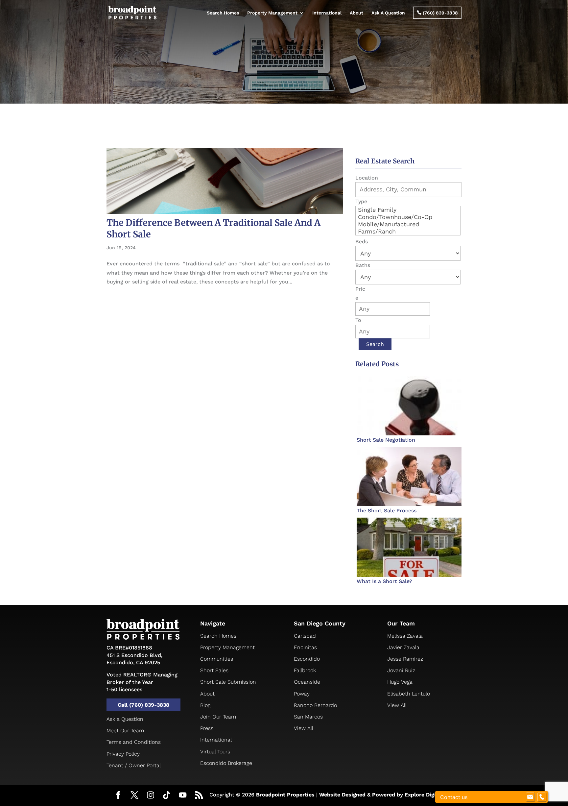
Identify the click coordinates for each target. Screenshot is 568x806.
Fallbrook (305, 670)
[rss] (199, 795)
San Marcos (308, 717)
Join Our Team (218, 717)
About (356, 12)
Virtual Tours (215, 751)
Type (361, 201)
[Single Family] (408, 209)
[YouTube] (183, 795)
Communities (216, 659)
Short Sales (214, 670)
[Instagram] (150, 795)
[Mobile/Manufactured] (408, 224)
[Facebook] (118, 795)
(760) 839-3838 (437, 12)
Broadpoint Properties (285, 795)
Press (206, 728)
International (327, 12)
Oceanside (307, 682)
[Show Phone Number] (541, 797)
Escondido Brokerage (226, 763)
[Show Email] (530, 797)
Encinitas (305, 647)
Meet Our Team (125, 730)
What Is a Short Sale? (384, 581)
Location (366, 178)
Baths (362, 265)
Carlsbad (305, 636)
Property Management (272, 12)
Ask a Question (124, 719)
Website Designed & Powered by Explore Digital (381, 795)
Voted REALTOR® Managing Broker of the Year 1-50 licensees (142, 682)
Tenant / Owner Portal (133, 765)
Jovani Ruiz (401, 670)
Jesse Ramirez (405, 659)
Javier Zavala (403, 647)
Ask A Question (388, 12)
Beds (361, 241)
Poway (302, 694)
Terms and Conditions (133, 742)
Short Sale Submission (228, 682)
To (358, 320)
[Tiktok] (167, 795)
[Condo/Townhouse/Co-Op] (408, 217)
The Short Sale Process (386, 510)
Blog (205, 705)
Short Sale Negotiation (386, 440)
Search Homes (223, 12)
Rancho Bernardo (315, 705)
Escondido (307, 659)
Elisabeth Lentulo (408, 694)
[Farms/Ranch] (408, 231)
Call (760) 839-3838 (143, 705)
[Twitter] (134, 795)
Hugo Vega (400, 682)
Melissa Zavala (405, 636)
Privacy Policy (123, 754)
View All (303, 728)
